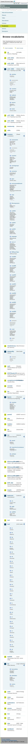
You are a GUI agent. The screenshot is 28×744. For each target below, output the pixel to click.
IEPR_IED (10, 483)
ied (8, 435)
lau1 (8, 520)
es (12, 570)
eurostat (9, 386)
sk (12, 644)
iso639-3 (14, 222)
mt (12, 612)
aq (8, 52)
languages (14, 236)
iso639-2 (14, 210)
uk (12, 649)
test (8, 714)
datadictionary (11, 346)
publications (11, 702)
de (12, 552)
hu (12, 584)
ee (12, 561)
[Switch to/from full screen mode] (19, 3)
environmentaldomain (14, 183)
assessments (14, 139)
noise (9, 697)
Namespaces (5, 31)
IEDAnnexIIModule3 (11, 467)
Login (16, 3)
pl (12, 621)
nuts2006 (14, 265)
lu (12, 603)
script (13, 329)
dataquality (10, 351)
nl (12, 617)
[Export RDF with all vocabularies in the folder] (24, 71)
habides (9, 424)
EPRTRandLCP (11, 373)
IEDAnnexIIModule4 (11, 475)
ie (12, 589)
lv (12, 607)
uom (8, 718)
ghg (8, 418)
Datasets (4, 15)
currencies (14, 171)
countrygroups (14, 165)
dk (12, 556)
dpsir (13, 178)
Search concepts (20, 48)
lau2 (8, 524)
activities (14, 74)
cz (12, 546)
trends (13, 109)
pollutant (14, 454)
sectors (13, 684)
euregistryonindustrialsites (11, 380)
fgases (9, 397)
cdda (8, 130)
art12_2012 (10, 58)
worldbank (10, 729)
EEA (8, 1)
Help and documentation (7, 12)
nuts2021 (14, 302)
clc (12, 501)
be (12, 532)
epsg (13, 194)
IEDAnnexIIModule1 (11, 461)
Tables (3, 18)
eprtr (8, 366)
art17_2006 (10, 69)
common (10, 134)
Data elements (5, 20)
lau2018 (9, 656)
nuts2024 (14, 311)
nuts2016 (14, 293)
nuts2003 (14, 256)
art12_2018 (10, 63)
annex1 (13, 440)
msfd (8, 691)
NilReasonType (14, 252)
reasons (13, 102)
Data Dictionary (13, 9)
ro (12, 630)
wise (8, 723)
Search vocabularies (9, 48)
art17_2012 (10, 115)
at (12, 528)
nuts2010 (14, 275)
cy (12, 542)
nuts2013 (14, 284)
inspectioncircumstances (14, 447)
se (12, 635)
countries (14, 88)
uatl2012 (14, 512)
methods (14, 95)
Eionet (8, 9)
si (12, 640)
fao (8, 391)
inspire (9, 490)
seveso (9, 708)
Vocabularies (5, 26)
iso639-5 (14, 229)
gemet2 (9, 414)
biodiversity (10, 126)
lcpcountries (14, 669)
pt (12, 626)
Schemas (4, 23)
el (12, 566)
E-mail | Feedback (6, 739)
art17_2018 (10, 121)
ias (8, 429)
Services (4, 28)
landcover (10, 495)
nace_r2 (13, 242)
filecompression (14, 203)
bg (12, 537)
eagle (13, 506)
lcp (8, 663)
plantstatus (14, 675)
